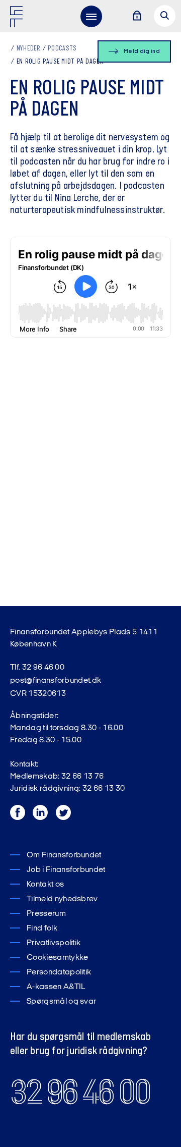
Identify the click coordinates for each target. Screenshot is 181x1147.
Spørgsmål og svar (61, 1002)
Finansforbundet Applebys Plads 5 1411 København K (83, 638)
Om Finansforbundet (64, 855)
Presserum (46, 914)
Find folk (42, 928)
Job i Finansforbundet (66, 870)
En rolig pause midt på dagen (60, 62)
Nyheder (28, 48)
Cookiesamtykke (57, 958)
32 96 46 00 (80, 1092)
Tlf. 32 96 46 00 (37, 668)
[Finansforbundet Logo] (18, 18)
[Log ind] (137, 16)
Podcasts (62, 48)
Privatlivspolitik (53, 943)
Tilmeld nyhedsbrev (62, 899)
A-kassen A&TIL (56, 987)
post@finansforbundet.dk (55, 681)
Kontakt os (45, 885)
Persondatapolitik (59, 972)
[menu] (91, 16)
